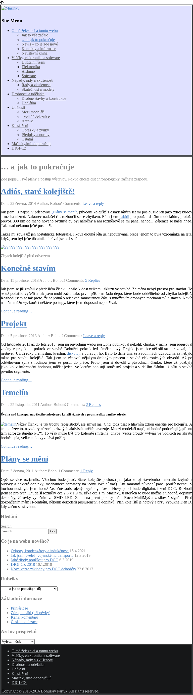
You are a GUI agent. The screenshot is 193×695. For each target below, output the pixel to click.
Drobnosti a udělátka (28, 94)
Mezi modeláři (33, 112)
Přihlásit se (19, 608)
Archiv (27, 121)
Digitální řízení (33, 62)
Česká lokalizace (24, 622)
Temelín (14, 392)
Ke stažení (20, 125)
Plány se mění (24, 458)
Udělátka (29, 103)
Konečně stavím (28, 268)
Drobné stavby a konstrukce (44, 98)
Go (52, 531)
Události (18, 107)
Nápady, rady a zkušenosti (32, 80)
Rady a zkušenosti (36, 85)
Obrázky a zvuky (35, 130)
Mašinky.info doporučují (31, 144)
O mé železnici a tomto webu (35, 30)
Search (6, 526)
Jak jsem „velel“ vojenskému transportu (42, 555)
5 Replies (92, 280)
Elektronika (31, 67)
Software (29, 76)
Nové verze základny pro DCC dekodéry (43, 569)
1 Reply (86, 471)
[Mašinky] (96, 8)
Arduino (28, 71)
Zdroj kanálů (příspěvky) (30, 613)
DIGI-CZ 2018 (23, 564)
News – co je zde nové (40, 44)
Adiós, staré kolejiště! (38, 191)
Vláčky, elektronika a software (36, 58)
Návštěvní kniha (34, 53)
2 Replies (93, 404)
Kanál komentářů (24, 617)
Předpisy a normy (36, 134)
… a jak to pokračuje (38, 39)
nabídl (124, 216)
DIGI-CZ (19, 148)
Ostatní (27, 139)
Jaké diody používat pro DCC (34, 560)
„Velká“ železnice (36, 116)
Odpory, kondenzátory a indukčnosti (40, 551)
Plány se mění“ (65, 212)
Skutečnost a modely (38, 89)
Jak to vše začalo (35, 35)
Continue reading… (16, 311)
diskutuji (73, 353)
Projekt (14, 323)
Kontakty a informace (39, 49)
